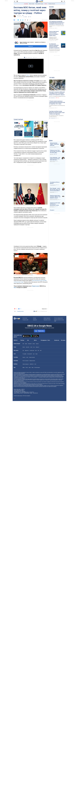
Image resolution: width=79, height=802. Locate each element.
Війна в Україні (31, 3)
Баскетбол (27, 347)
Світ (22, 15)
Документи (35, 319)
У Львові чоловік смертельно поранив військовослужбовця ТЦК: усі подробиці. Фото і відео (57, 102)
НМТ (40, 350)
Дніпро (34, 343)
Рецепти (24, 357)
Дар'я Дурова (19, 15)
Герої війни (26, 3)
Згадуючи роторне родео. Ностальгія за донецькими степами (55, 204)
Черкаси (37, 343)
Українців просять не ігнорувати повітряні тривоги (56, 26)
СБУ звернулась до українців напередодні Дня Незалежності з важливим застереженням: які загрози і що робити (56, 23)
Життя (35, 340)
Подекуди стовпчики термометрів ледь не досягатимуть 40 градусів (53, 38)
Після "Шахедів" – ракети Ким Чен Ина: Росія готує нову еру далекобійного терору (55, 189)
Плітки (27, 367)
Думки (51, 140)
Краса (30, 367)
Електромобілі (29, 353)
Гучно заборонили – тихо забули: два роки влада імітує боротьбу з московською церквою (55, 158)
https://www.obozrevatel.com (49, 372)
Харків (26, 343)
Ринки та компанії (26, 360)
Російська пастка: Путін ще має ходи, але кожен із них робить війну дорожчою (55, 151)
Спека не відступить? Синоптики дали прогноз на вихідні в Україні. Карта (54, 33)
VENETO (45, 3)
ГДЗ (23, 350)
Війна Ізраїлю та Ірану (39, 3)
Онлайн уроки (32, 350)
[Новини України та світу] (35, 311)
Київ (23, 343)
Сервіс (36, 353)
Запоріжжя (30, 343)
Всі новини (63, 340)
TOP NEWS (51, 77)
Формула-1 (37, 347)
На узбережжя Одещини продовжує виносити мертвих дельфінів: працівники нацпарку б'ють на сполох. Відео (54, 46)
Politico (27, 75)
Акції (33, 353)
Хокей (31, 347)
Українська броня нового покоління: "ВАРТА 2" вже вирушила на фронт (55, 196)
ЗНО (38, 350)
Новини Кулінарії (32, 357)
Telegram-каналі (35, 286)
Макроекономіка (32, 360)
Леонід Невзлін (52, 192)
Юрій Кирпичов (52, 206)
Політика (22, 340)
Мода (32, 367)
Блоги (49, 340)
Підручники (27, 350)
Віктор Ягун (51, 154)
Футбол (24, 347)
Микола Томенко (52, 161)
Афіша (24, 367)
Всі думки (52, 210)
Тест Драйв (24, 353)
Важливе (51, 6)
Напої (27, 357)
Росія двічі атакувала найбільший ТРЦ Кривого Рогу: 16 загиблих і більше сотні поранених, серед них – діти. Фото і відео (57, 93)
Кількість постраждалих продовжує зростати (57, 96)
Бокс (34, 347)
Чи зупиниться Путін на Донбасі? (54, 183)
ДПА (36, 350)
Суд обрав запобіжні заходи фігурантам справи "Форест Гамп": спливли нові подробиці (57, 112)
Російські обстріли (51, 3)
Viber (15, 287)
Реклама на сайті (25, 319)
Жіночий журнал (37, 367)
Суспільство (56, 340)
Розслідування (44, 340)
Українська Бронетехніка (54, 199)
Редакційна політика (20, 311)
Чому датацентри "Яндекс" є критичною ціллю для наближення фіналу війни (54, 144)
